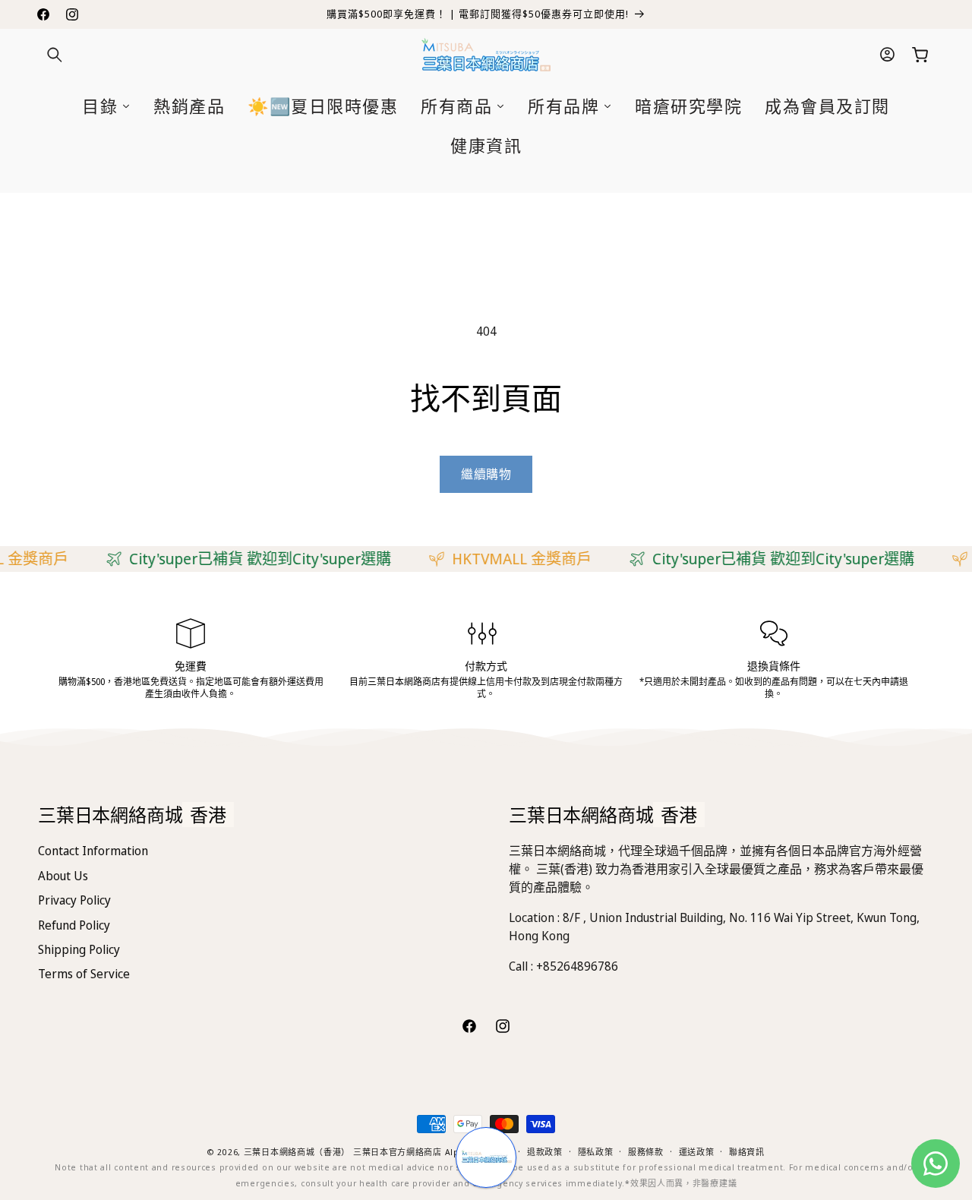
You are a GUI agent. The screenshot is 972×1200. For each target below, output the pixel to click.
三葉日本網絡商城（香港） (297, 1151)
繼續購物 (486, 474)
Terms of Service (84, 973)
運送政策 (697, 1151)
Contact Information (93, 850)
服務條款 (646, 1151)
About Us (63, 875)
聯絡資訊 (747, 1151)
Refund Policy (74, 925)
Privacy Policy (74, 900)
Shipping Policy (79, 949)
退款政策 (545, 1151)
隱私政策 (596, 1151)
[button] (54, 54)
